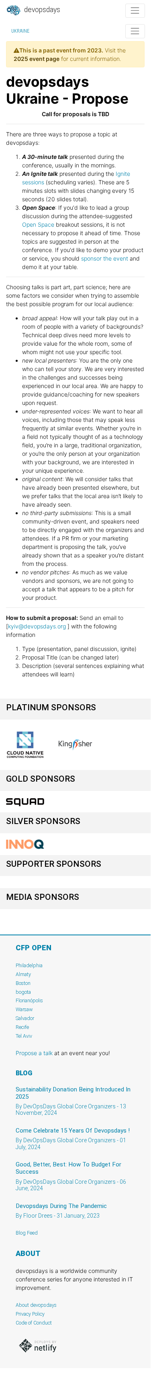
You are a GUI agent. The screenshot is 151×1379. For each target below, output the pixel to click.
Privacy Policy (30, 1314)
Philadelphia (29, 965)
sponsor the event (104, 258)
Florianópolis (29, 1000)
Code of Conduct (34, 1323)
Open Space (38, 224)
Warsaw (24, 1009)
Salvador (25, 1018)
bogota (23, 992)
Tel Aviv (24, 1036)
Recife (22, 1027)
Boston (23, 983)
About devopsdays (36, 1305)
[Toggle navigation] (135, 11)
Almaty (23, 974)
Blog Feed (27, 1233)
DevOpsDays (41, 10)
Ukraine (20, 31)
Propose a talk (34, 1052)
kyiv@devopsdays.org (37, 626)
